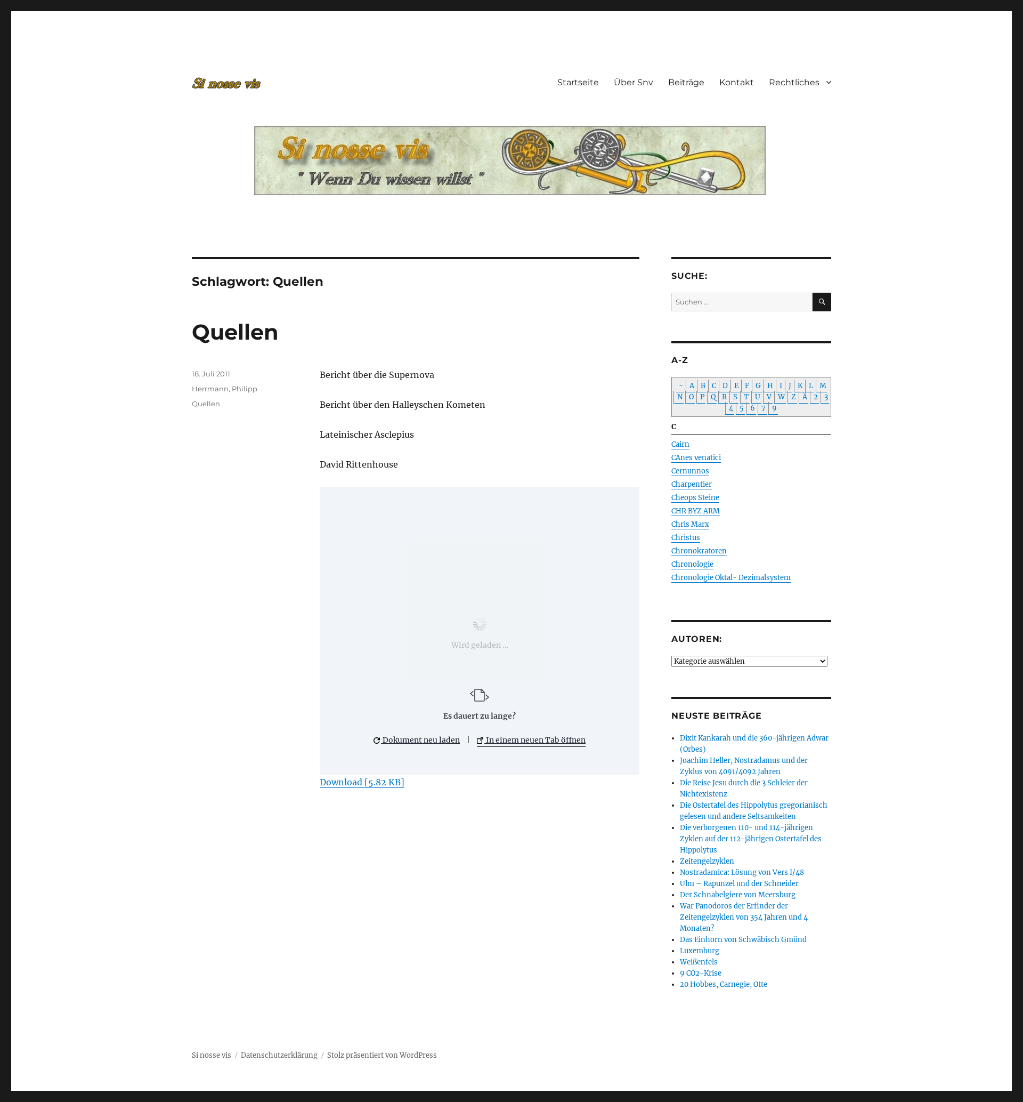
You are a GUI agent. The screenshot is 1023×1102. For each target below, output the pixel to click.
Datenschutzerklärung (279, 1055)
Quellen (235, 332)
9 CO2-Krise (700, 973)
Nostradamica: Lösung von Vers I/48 (742, 872)
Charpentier (691, 484)
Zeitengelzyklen (707, 861)
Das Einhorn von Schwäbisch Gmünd (743, 939)
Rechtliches (794, 82)
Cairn (680, 444)
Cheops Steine (695, 497)
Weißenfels (699, 962)
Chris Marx (690, 524)
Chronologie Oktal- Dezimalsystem (731, 577)
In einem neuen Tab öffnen (535, 740)
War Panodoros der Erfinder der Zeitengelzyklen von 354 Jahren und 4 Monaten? (744, 917)
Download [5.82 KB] (362, 782)
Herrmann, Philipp (224, 388)
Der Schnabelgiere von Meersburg (737, 894)
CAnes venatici (696, 457)
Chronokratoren (699, 551)
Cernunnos (690, 471)
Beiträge (686, 82)
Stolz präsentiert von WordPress (382, 1055)
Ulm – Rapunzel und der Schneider (739, 883)
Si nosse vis (211, 1055)
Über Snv (633, 82)
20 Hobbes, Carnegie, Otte (723, 984)
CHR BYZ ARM (695, 511)
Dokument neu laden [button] (420, 740)
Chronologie (692, 564)
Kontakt (736, 82)
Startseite (578, 82)
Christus (685, 537)
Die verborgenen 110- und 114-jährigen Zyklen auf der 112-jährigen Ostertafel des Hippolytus (751, 839)
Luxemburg (699, 950)
